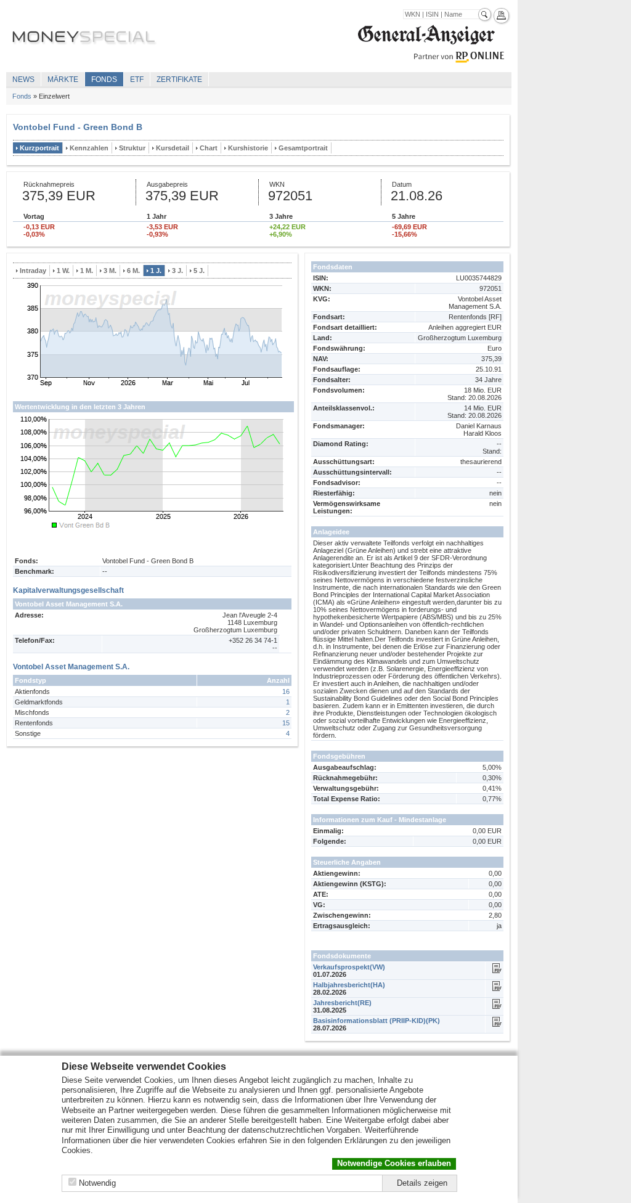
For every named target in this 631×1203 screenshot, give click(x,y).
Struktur (132, 148)
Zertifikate (179, 79)
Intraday (33, 270)
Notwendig (97, 1183)
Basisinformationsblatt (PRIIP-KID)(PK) (376, 1020)
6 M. (133, 270)
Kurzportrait (39, 148)
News (23, 79)
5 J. (199, 270)
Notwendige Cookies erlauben (394, 1163)
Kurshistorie (248, 148)
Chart (209, 148)
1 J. (155, 270)
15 (286, 723)
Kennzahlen (89, 148)
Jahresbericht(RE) (342, 1002)
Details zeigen (422, 1183)
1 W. (63, 270)
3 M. (110, 270)
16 (286, 691)
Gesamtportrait (303, 148)
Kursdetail (172, 148)
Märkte (62, 79)
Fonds (104, 79)
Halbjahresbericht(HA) (349, 985)
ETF (137, 79)
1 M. (86, 270)
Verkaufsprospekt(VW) (349, 967)
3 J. (177, 270)
